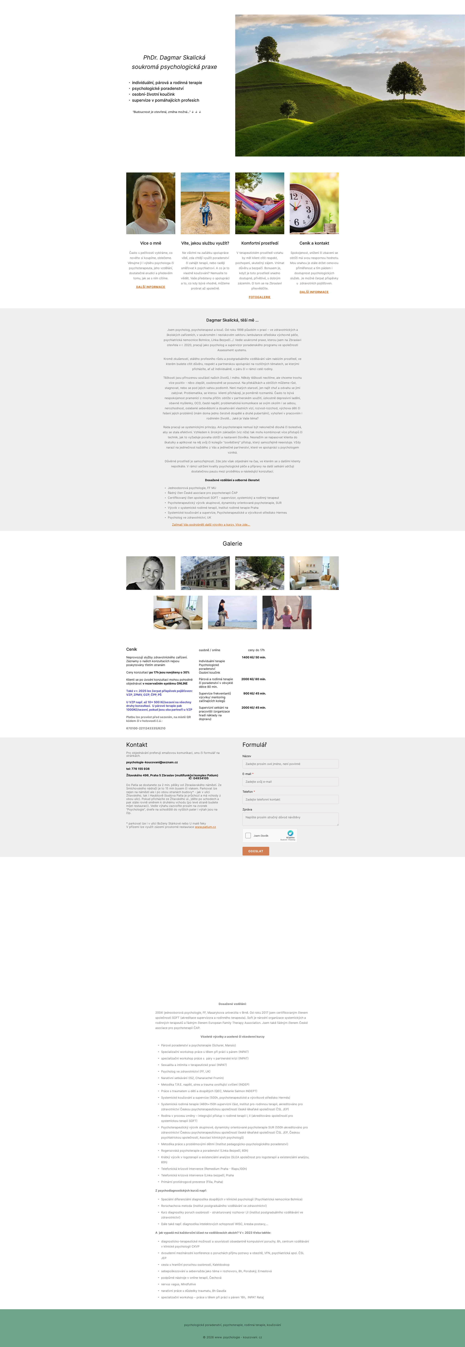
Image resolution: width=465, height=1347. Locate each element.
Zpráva (247, 809)
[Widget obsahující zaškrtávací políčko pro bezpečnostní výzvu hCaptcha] (269, 835)
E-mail (246, 774)
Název (246, 756)
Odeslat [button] (255, 851)
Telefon (247, 791)
